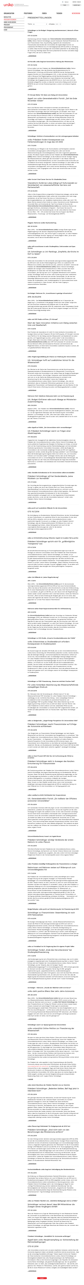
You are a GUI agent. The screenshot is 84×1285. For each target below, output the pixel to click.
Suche (64, 5)
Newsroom (76, 13)
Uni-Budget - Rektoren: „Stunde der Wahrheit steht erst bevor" (49, 988)
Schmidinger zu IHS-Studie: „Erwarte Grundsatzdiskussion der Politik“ (52, 638)
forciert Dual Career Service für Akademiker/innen (47, 179)
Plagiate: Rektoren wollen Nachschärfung (42, 223)
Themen (59, 13)
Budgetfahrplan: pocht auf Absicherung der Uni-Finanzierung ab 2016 (53, 909)
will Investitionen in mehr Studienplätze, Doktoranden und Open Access (51, 247)
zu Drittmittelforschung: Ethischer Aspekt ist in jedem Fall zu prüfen (53, 538)
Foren (44, 13)
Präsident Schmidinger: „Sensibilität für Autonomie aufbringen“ (49, 1236)
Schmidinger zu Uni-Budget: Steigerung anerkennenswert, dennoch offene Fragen (53, 31)
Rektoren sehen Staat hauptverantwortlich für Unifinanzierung (49, 609)
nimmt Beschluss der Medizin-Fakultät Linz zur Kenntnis (49, 1085)
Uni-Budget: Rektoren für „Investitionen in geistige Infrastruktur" (50, 293)
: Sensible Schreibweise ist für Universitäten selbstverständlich (51, 473)
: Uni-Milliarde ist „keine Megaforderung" (43, 577)
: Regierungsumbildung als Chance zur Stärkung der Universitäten (52, 357)
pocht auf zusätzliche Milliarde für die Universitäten (47, 508)
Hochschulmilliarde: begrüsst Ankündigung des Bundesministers (51, 1169)
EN (79, 2)
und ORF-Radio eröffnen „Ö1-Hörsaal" (43, 319)
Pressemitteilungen (10, 20)
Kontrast (66, 2)
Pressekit (7, 25)
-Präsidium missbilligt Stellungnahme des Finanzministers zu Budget (52, 864)
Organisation (9, 13)
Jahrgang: (52, 24)
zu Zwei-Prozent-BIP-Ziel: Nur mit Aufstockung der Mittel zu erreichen (50, 757)
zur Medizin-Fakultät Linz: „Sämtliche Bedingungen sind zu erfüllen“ (53, 1201)
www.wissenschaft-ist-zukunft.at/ (38, 1066)
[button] (23, 17)
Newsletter (7, 17)
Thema (30, 24)
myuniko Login (77, 5)
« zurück (30, 1079)
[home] (16, 4)
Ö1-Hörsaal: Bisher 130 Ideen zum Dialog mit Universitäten (48, 95)
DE (74, 2)
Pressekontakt (8, 27)
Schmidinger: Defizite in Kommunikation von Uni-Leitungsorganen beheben (53, 136)
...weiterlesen (32, 56)
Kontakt (42, 1278)
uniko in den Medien (10, 22)
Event (5, 30)
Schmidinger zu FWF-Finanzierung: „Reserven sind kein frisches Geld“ (51, 681)
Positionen (28, 13)
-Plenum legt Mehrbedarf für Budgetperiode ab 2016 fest (49, 1126)
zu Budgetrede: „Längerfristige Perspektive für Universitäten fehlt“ (53, 721)
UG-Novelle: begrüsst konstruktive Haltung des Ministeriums (50, 62)
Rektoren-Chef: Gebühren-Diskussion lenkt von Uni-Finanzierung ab (51, 396)
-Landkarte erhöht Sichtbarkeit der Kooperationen (47, 795)
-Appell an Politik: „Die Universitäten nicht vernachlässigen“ (50, 427)
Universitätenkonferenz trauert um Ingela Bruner (44, 836)
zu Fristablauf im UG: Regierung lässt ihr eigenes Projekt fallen (51, 946)
